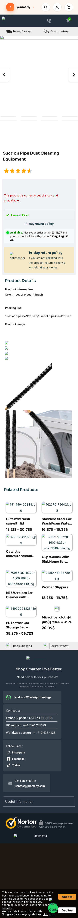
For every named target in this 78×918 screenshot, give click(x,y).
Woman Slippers (55, 587)
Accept (67, 897)
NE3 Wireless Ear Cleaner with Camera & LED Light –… (19, 595)
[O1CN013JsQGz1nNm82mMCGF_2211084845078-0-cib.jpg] (39, 74)
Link (45, 914)
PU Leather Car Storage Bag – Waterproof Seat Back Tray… (19, 625)
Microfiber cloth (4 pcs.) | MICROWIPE (57, 619)
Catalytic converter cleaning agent (21, 554)
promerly (22, 7)
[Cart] (68, 7)
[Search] (45, 7)
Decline (67, 910)
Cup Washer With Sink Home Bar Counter (55, 559)
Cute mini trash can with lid (18, 521)
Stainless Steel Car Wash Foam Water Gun (57, 522)
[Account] (57, 7)
